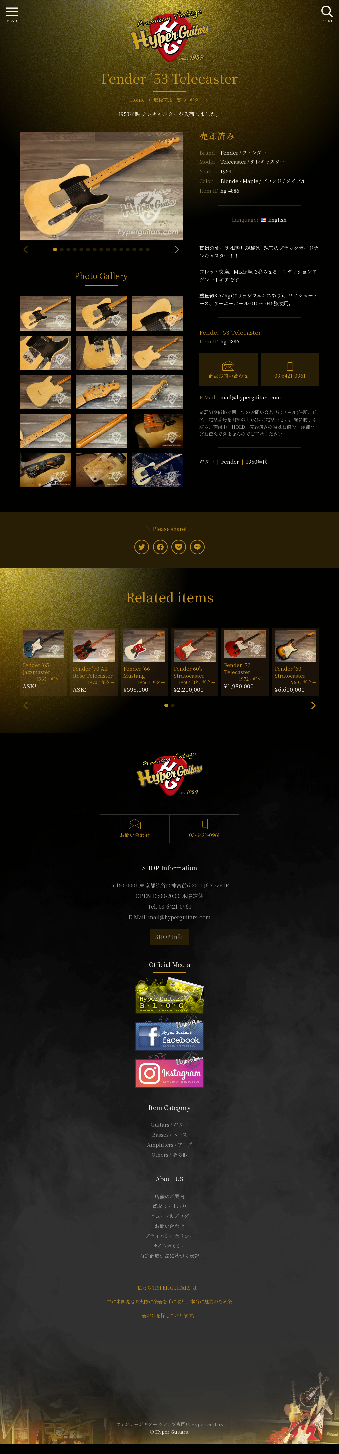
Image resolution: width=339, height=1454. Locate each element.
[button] (55, 249)
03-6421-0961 (290, 375)
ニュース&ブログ (169, 1215)
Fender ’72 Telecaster (237, 668)
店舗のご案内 (169, 1196)
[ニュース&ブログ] (169, 994)
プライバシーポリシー (169, 1235)
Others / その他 (169, 1154)
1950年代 (256, 461)
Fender (243, 152)
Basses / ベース (169, 1134)
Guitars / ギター (169, 1124)
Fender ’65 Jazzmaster (36, 668)
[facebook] (160, 547)
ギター (206, 461)
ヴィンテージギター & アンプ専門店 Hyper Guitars (169, 1424)
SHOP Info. (169, 937)
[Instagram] (169, 1068)
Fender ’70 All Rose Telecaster (93, 672)
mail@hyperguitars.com (250, 397)
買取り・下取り (169, 1206)
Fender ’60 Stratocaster (290, 672)
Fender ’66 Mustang (136, 672)
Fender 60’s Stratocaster (189, 672)
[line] (197, 547)
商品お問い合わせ (228, 375)
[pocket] (178, 547)
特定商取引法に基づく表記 (169, 1255)
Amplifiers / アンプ (169, 1144)
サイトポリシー (169, 1245)
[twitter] (141, 547)
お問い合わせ (135, 834)
